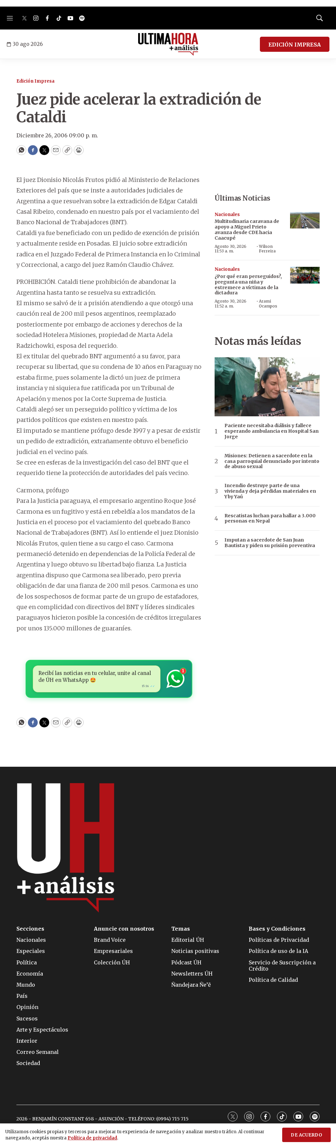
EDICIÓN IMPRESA (294, 44)
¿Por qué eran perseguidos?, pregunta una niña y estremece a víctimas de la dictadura (248, 284)
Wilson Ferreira (267, 248)
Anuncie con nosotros (124, 929)
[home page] (168, 44)
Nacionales (227, 214)
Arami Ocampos (268, 303)
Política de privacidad (92, 1138)
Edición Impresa (35, 81)
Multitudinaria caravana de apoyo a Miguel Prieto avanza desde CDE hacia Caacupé (247, 229)
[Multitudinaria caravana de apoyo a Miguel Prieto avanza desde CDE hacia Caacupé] (305, 220)
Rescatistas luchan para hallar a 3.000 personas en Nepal (270, 518)
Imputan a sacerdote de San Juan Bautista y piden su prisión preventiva (269, 542)
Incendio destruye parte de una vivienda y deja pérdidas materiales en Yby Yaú (270, 491)
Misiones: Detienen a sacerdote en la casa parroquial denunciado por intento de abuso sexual (271, 461)
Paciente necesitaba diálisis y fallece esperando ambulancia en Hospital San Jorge (271, 431)
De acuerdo (306, 1135)
